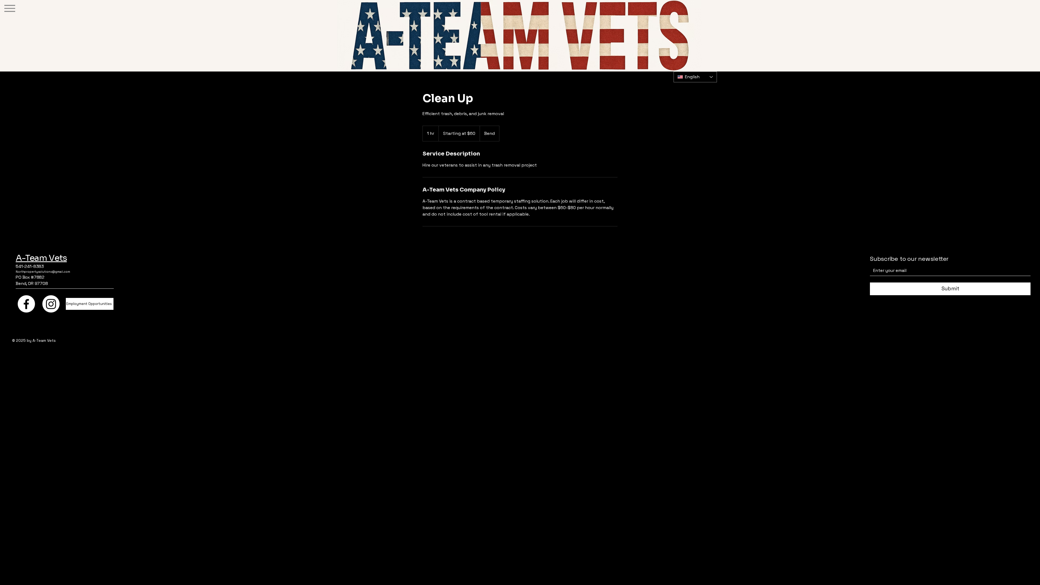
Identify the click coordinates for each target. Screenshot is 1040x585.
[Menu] (9, 8)
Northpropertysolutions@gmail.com (43, 272)
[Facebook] (26, 303)
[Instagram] (50, 303)
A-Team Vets (41, 258)
